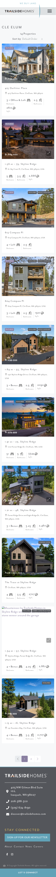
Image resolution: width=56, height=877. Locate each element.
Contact (19, 846)
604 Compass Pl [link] (14, 301)
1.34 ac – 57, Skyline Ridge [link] (21, 651)
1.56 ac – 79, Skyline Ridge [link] (21, 164)
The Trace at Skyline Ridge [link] (20, 582)
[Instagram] (12, 854)
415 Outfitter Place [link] (16, 88)
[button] (49, 11)
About (8, 846)
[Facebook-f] (7, 854)
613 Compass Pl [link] (14, 232)
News (29, 846)
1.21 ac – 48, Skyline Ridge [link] (20, 510)
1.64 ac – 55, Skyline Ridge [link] (21, 369)
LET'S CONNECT (28, 873)
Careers (38, 846)
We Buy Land (28, 3)
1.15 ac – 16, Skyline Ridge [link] (20, 723)
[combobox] (32, 39)
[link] (28, 63)
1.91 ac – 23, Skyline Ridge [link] (20, 442)
